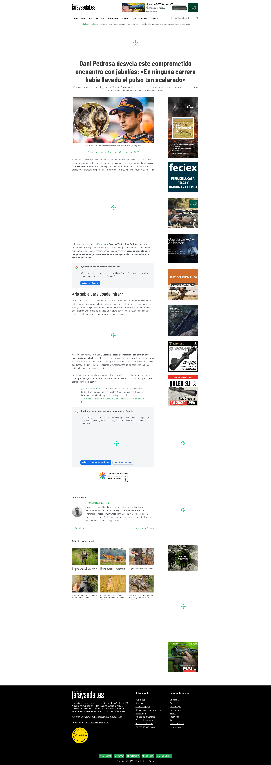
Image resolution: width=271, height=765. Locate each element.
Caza (95, 24)
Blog (90, 24)
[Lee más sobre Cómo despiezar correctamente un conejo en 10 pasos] (141, 560)
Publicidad (140, 700)
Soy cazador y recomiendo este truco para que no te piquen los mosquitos (84, 600)
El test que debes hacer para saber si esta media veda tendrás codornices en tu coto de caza (112, 601)
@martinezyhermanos (95, 390)
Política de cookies (144, 723)
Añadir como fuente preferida (95, 466)
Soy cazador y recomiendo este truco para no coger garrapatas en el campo (84, 573)
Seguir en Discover (123, 467)
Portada (84, 24)
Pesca (173, 713)
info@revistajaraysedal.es (97, 722)
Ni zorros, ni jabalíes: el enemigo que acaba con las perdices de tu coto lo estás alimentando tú (141, 601)
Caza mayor (175, 706)
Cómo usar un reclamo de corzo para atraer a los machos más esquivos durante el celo (113, 573)
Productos (174, 717)
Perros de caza (177, 723)
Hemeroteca (176, 727)
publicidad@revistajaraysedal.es (107, 717)
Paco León (102, 244)
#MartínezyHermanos (114, 400)
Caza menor (175, 710)
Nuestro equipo (143, 706)
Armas (173, 720)
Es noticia (174, 700)
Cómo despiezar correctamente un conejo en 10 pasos (141, 573)
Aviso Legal (141, 713)
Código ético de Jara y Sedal (149, 710)
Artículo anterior (81, 533)
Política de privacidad (145, 717)
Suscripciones (142, 703)
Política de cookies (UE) (146, 727)
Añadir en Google (90, 283)
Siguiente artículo (145, 533)
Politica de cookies (144, 720)
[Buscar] (197, 18)
